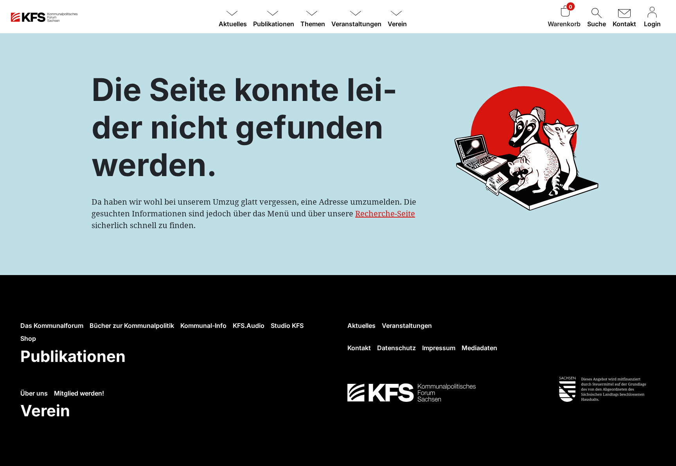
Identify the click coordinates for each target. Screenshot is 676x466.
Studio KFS (287, 325)
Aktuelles (361, 325)
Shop (28, 338)
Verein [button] (397, 24)
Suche (596, 24)
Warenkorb (564, 24)
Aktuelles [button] (233, 24)
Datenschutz (396, 348)
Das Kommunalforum (51, 325)
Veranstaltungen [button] (356, 24)
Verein (45, 410)
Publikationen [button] (273, 24)
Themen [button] (312, 24)
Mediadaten (479, 348)
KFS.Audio (248, 325)
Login (652, 24)
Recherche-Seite (385, 213)
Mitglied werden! (79, 393)
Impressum (438, 348)
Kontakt (624, 24)
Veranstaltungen (407, 325)
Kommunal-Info (203, 325)
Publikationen (73, 356)
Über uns (34, 393)
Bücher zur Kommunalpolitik (132, 325)
